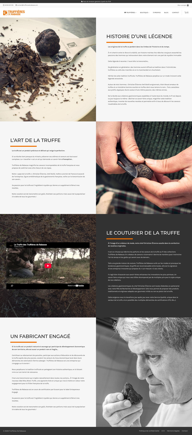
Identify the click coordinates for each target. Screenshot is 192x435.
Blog (166, 12)
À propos (157, 12)
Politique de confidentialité (149, 431)
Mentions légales (173, 431)
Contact (175, 12)
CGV (163, 431)
